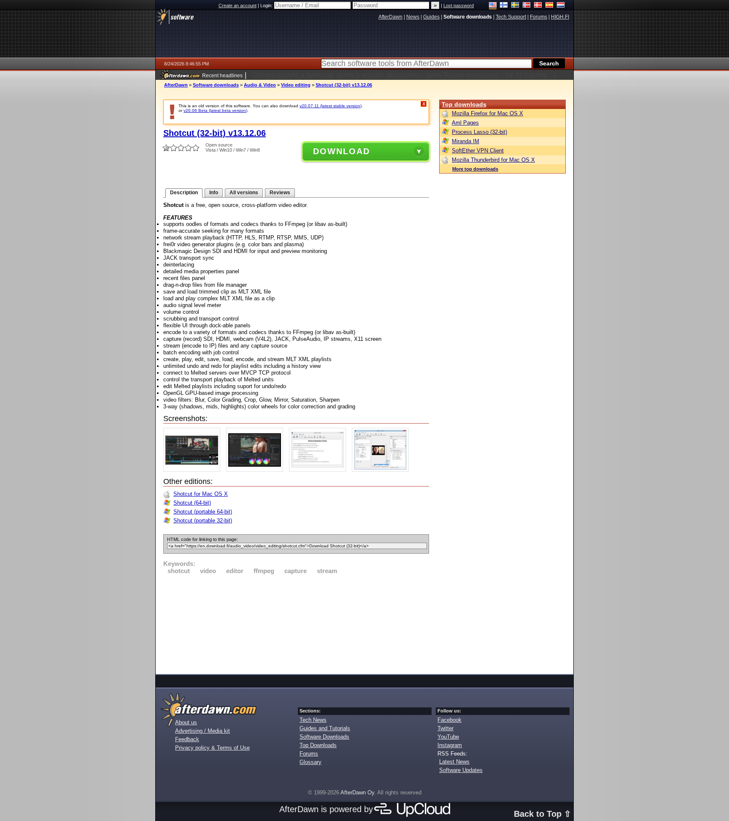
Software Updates (461, 770)
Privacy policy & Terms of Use (212, 748)
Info (213, 193)
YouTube (448, 737)
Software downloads (216, 84)
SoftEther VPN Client (478, 150)
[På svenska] (515, 5)
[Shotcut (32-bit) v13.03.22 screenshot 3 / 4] (319, 470)
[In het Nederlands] (561, 5)
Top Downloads (318, 745)
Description (184, 193)
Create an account (237, 5)
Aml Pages (465, 123)
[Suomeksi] (504, 5)
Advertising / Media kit (202, 731)
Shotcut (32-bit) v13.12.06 (344, 84)
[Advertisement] (296, 623)
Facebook (449, 720)
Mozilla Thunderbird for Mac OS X (493, 160)
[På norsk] (527, 5)
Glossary (310, 762)
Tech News (313, 720)
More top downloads (475, 168)
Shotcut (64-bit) (192, 503)
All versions (244, 193)
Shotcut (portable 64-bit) (202, 511)
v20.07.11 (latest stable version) (331, 105)
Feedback (187, 739)
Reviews (280, 193)
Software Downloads (324, 737)
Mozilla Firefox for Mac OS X (487, 113)
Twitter (445, 728)
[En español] (549, 5)
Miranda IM (465, 141)
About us (186, 722)
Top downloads (464, 104)
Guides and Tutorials (325, 728)
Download (341, 151)
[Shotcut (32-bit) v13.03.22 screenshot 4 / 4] (382, 470)
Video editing (295, 84)
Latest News (454, 761)
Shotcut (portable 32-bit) (202, 520)
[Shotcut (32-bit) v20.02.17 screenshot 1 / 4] (193, 470)
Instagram (449, 745)
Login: (267, 5)
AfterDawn (176, 84)
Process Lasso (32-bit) (479, 132)
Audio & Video (260, 84)
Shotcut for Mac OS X (200, 494)
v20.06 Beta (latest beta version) (215, 110)
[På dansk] (538, 5)
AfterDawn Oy (357, 792)
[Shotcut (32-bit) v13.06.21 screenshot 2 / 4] (256, 470)
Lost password (458, 5)
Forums (309, 753)
